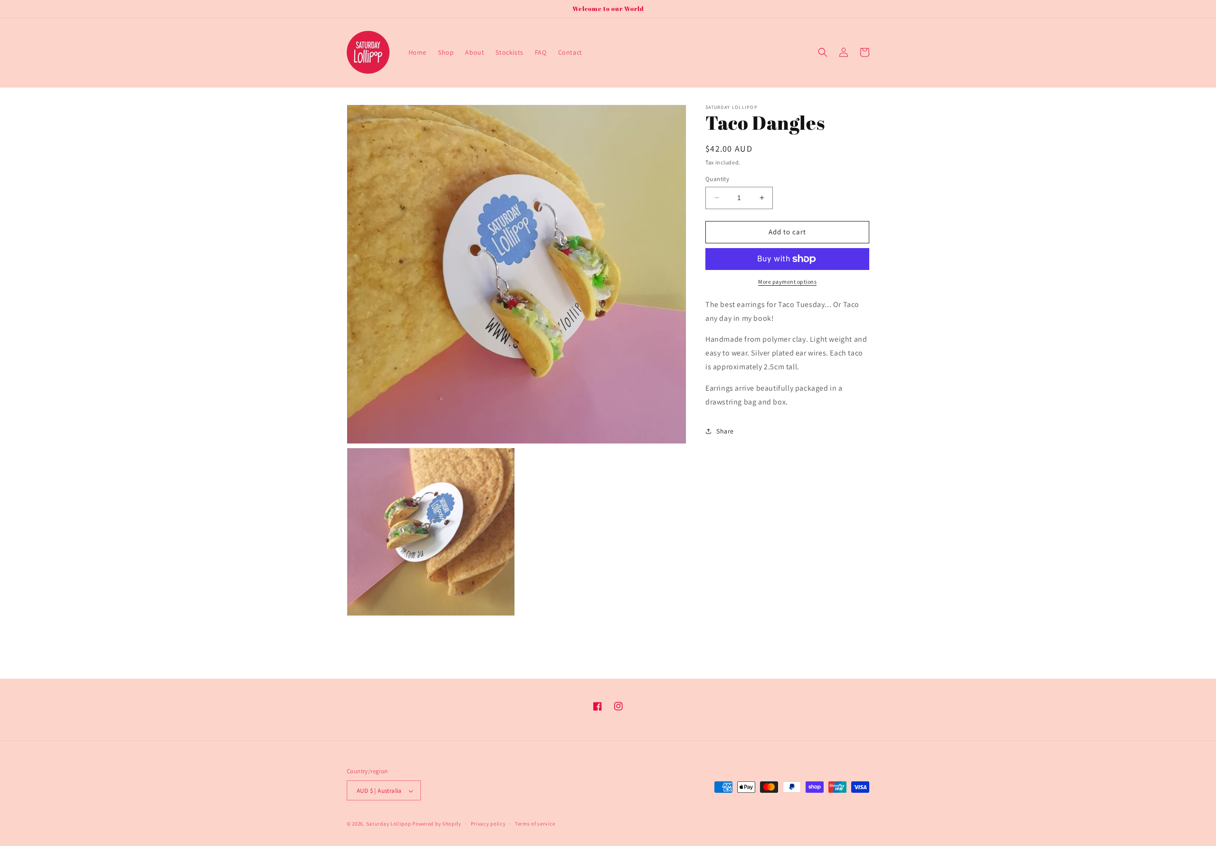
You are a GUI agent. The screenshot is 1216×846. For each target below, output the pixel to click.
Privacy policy (488, 823)
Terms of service (535, 823)
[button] (822, 52)
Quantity (717, 179)
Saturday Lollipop (388, 824)
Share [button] (725, 431)
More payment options (787, 281)
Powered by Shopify (436, 824)
